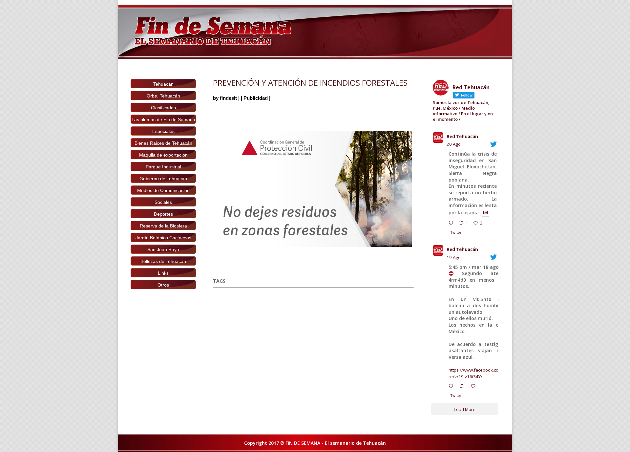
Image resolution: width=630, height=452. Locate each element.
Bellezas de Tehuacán (163, 261)
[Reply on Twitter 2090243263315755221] (452, 223)
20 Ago (454, 144)
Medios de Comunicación (163, 190)
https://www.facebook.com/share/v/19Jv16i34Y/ (480, 373)
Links (163, 273)
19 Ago (454, 257)
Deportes (163, 214)
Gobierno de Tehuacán (163, 178)
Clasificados (163, 107)
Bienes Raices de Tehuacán (163, 143)
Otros (163, 285)
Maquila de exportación (163, 155)
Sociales (163, 202)
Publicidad (255, 98)
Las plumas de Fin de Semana (163, 119)
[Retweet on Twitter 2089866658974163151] (463, 387)
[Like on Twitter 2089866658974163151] (475, 387)
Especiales (163, 131)
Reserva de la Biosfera (163, 225)
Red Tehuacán (462, 137)
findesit (228, 98)
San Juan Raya (163, 249)
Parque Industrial (163, 166)
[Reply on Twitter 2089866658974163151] (452, 387)
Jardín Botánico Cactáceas (163, 237)
